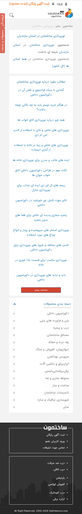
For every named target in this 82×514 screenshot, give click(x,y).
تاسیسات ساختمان (56, 392)
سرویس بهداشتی (58, 356)
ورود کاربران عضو (55, 441)
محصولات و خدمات (2, 40)
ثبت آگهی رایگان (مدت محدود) (29, 3)
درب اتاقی (59, 469)
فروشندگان (2, 20)
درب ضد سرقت (56, 463)
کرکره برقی (59, 499)
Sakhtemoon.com (58, 511)
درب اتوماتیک (57, 493)
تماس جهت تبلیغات (54, 448)
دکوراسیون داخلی (58, 313)
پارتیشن (60, 478)
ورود (59, 3)
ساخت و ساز (61, 385)
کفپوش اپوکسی (56, 484)
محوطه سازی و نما (57, 378)
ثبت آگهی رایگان (55, 435)
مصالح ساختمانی (58, 335)
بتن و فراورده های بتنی (54, 320)
